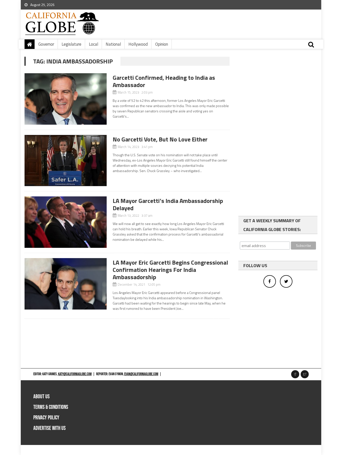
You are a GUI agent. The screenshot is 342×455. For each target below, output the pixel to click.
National (113, 44)
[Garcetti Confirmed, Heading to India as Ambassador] (66, 99)
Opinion (161, 44)
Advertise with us (49, 428)
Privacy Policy (46, 417)
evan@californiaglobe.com (141, 374)
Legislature (71, 44)
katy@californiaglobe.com (75, 374)
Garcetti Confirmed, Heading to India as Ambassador (164, 81)
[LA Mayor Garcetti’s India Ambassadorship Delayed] (66, 222)
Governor (46, 44)
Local (93, 44)
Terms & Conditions (50, 407)
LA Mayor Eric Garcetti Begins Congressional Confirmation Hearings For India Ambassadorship (170, 269)
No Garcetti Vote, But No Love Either (160, 139)
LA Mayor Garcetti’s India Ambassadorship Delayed (168, 204)
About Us (41, 396)
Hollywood (138, 44)
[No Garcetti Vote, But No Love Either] (66, 160)
